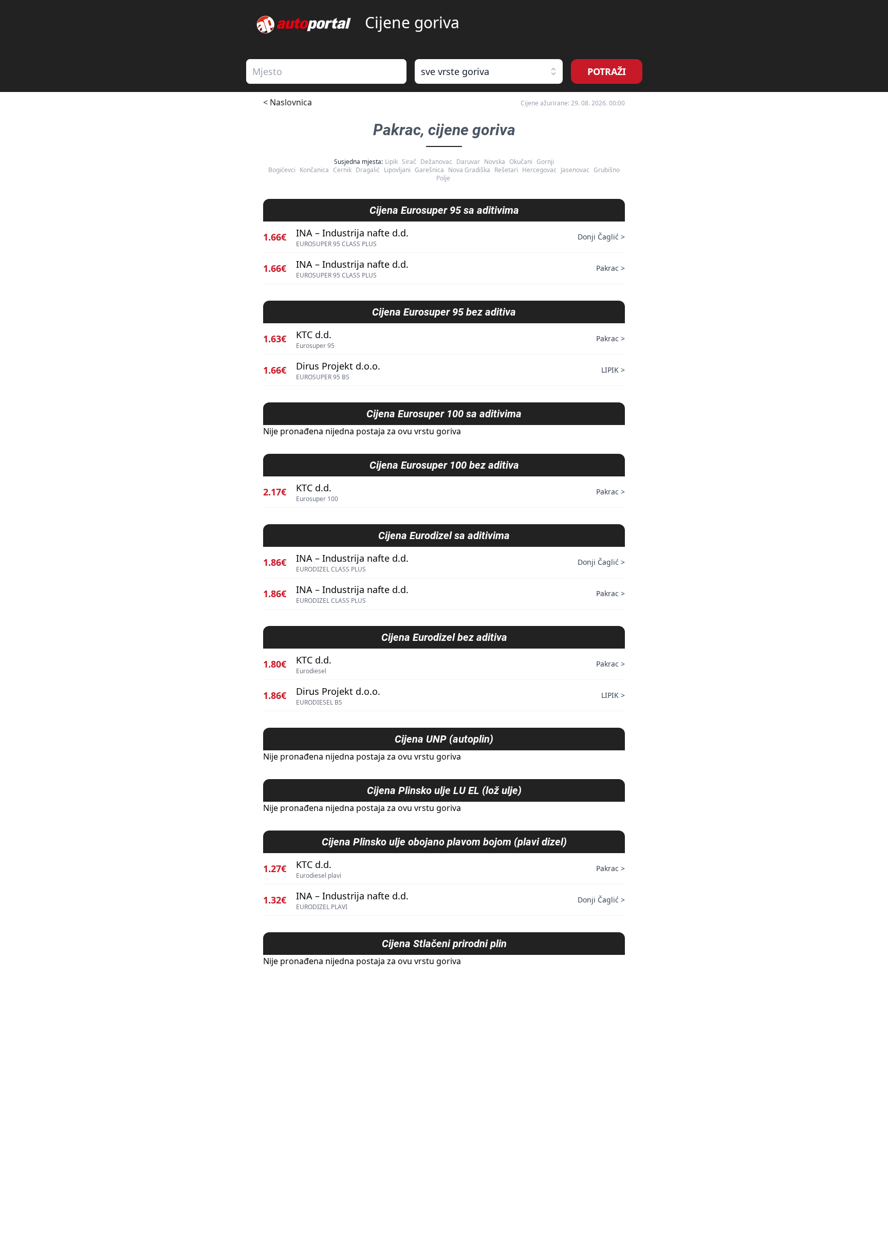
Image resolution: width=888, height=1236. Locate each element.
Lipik (391, 161)
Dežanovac (436, 161)
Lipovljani (397, 169)
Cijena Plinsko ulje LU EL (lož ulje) (444, 790)
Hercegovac (539, 169)
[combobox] (326, 71)
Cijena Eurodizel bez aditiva (444, 637)
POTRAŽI (606, 71)
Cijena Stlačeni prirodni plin (444, 943)
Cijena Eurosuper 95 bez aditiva (444, 312)
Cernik (342, 169)
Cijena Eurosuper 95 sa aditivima (444, 210)
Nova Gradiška (469, 169)
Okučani (520, 161)
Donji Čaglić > (601, 237)
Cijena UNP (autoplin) (444, 739)
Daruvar (468, 161)
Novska (494, 161)
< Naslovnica (287, 102)
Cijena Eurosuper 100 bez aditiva (444, 465)
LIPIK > (613, 370)
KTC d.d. (313, 334)
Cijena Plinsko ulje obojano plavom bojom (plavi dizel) (444, 842)
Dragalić (368, 169)
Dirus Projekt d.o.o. (338, 366)
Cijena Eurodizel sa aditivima (444, 535)
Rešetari (506, 169)
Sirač (409, 161)
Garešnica (429, 169)
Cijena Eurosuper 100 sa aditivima (444, 414)
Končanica (314, 169)
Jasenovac (575, 169)
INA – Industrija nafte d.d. (352, 233)
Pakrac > (610, 268)
